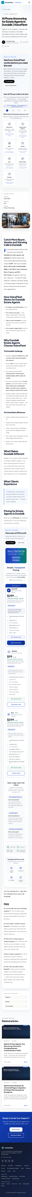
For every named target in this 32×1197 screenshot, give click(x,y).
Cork (20, 1183)
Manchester (26, 1183)
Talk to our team (7, 1157)
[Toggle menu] (29, 2)
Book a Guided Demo (11, 85)
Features (7, 997)
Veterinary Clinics (5, 1178)
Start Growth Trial (16, 643)
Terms (9, 1171)
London (8, 1183)
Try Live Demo (9, 81)
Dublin (2, 1183)
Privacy (3, 1171)
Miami (2, 1186)
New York (14, 1183)
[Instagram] (9, 1161)
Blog (22, 1168)
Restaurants (4, 1176)
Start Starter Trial (16, 704)
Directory (28, 1168)
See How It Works (16, 1135)
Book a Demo (21, 542)
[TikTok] (12, 1161)
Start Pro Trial (16, 773)
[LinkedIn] (6, 1161)
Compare (26, 1165)
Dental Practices (13, 1176)
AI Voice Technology (10, 14)
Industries (10, 1165)
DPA (14, 1171)
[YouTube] (2, 1161)
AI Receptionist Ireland (13, 1168)
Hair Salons (22, 1176)
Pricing (7, 1001)
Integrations (19, 1165)
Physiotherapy (15, 1178)
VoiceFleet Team (10, 41)
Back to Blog (7, 9)
